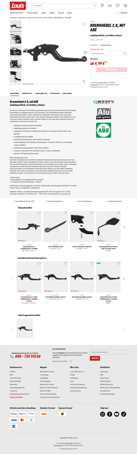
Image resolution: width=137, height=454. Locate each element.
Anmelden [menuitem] (123, 13)
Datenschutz (104, 378)
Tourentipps (44, 375)
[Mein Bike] (110, 5)
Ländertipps (44, 378)
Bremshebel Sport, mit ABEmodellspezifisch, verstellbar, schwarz (29, 299)
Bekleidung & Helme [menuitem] (16, 13)
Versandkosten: (94, 85)
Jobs (72, 381)
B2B (11, 375)
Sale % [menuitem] (43, 13)
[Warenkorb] (125, 5)
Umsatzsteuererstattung (78, 388)
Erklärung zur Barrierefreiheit (110, 388)
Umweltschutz (105, 391)
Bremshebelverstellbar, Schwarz (56, 297)
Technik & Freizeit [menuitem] (32, 13)
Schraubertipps (45, 381)
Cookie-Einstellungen (107, 394)
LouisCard (13, 391)
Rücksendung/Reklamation (19, 394)
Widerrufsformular (106, 384)
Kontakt (12, 372)
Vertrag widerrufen (16, 397)
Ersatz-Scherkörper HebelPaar (82, 246)
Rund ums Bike (45, 391)
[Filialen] (102, 5)
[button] (94, 5)
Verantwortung (75, 391)
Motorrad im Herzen (47, 384)
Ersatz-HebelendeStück (55, 246)
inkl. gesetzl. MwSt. (102, 82)
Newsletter (13, 384)
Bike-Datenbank (15, 381)
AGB (101, 375)
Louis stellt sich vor (77, 372)
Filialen (72, 375)
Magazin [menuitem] (61, 13)
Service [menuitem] (69, 13)
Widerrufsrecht (105, 381)
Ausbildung (74, 378)
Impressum (104, 372)
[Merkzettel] (118, 5)
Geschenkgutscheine (17, 388)
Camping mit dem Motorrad (49, 397)
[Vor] (85, 52)
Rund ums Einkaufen (77, 384)
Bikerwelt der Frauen (47, 372)
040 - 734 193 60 (27, 356)
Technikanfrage (15, 378)
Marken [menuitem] (52, 13)
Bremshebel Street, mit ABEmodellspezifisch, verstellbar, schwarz (108, 299)
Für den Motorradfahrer (48, 394)
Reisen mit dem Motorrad (49, 388)
